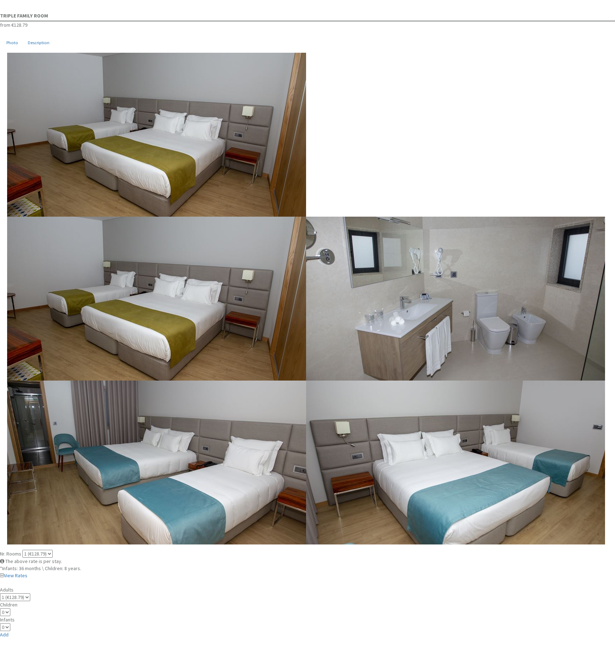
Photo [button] (12, 42)
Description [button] (38, 42)
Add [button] (4, 634)
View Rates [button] (15, 575)
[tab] (12, 43)
